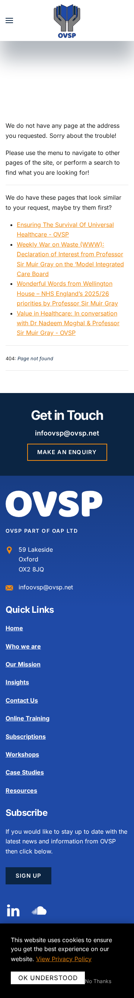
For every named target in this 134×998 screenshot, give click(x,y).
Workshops (22, 754)
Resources (21, 790)
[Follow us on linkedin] (13, 909)
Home (14, 628)
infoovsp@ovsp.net (67, 433)
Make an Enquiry (67, 452)
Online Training (28, 718)
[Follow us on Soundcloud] (39, 909)
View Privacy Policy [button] (64, 959)
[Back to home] (67, 20)
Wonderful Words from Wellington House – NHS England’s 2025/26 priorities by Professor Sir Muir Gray (67, 293)
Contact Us (22, 700)
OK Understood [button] (48, 978)
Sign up (28, 875)
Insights (17, 682)
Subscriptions (26, 736)
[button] (9, 20)
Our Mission (23, 664)
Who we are (23, 646)
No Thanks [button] (98, 981)
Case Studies (25, 772)
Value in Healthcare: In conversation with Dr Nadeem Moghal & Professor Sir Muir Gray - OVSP (68, 323)
